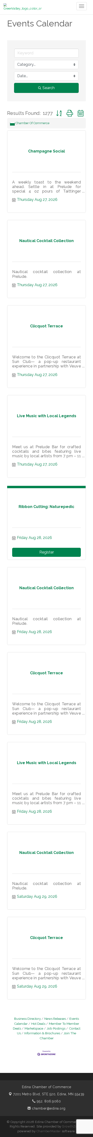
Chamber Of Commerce (32, 123)
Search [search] (48, 88)
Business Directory (27, 1018)
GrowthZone (71, 1126)
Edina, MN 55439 (48, 1094)
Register (46, 552)
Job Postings (56, 1028)
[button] (59, 113)
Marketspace (34, 1028)
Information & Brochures (42, 1033)
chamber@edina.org (48, 1108)
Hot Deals (38, 1023)
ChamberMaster (48, 1131)
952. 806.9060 (48, 1101)
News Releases (55, 1018)
